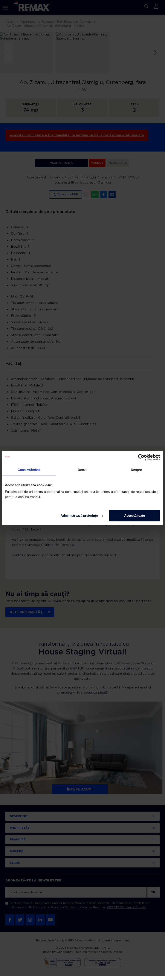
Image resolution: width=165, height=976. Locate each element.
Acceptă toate (134, 515)
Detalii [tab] (82, 469)
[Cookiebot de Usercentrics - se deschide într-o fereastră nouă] (141, 457)
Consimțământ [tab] (29, 469)
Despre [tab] (136, 469)
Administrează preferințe (79, 515)
